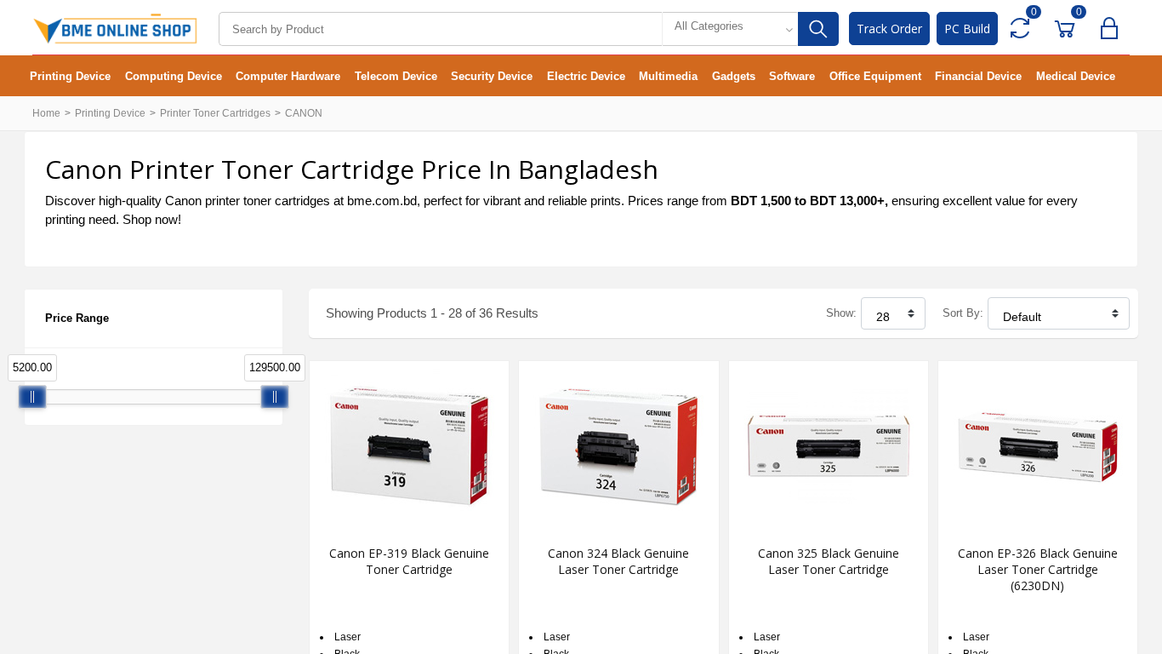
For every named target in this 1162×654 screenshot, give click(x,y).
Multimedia (668, 76)
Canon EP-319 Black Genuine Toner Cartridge (409, 561)
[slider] (32, 397)
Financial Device (978, 76)
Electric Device (586, 76)
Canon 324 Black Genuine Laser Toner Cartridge (618, 561)
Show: (841, 313)
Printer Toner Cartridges (215, 113)
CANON (303, 113)
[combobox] (730, 29)
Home (46, 113)
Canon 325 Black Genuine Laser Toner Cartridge (828, 561)
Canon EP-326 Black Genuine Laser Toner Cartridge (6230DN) (1038, 569)
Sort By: (963, 313)
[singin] (1113, 28)
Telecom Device (396, 76)
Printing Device (70, 76)
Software (792, 76)
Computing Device (173, 76)
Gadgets (733, 76)
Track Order (889, 28)
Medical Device (1075, 76)
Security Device (492, 76)
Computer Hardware (288, 76)
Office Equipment (875, 76)
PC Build (967, 28)
